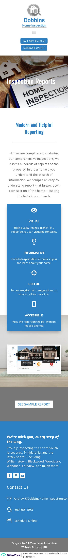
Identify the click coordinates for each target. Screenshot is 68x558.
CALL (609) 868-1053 (34, 40)
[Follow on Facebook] (9, 475)
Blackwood (36, 461)
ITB (45, 547)
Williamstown (16, 461)
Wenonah (13, 466)
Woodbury (52, 461)
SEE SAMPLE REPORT (34, 404)
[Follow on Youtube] (22, 475)
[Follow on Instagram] (16, 475)
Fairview (28, 466)
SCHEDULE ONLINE (34, 47)
